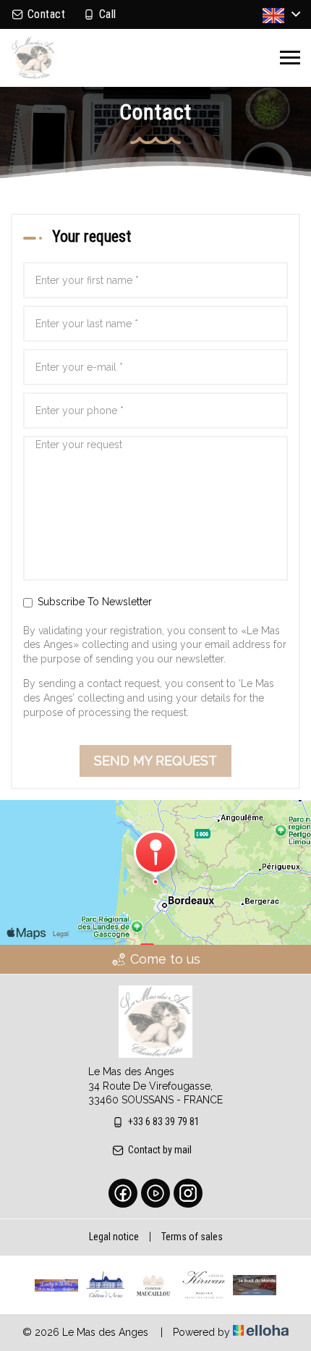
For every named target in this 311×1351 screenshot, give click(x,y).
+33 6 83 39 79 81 (164, 1121)
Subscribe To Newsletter (95, 601)
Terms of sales (192, 1236)
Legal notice (114, 1236)
